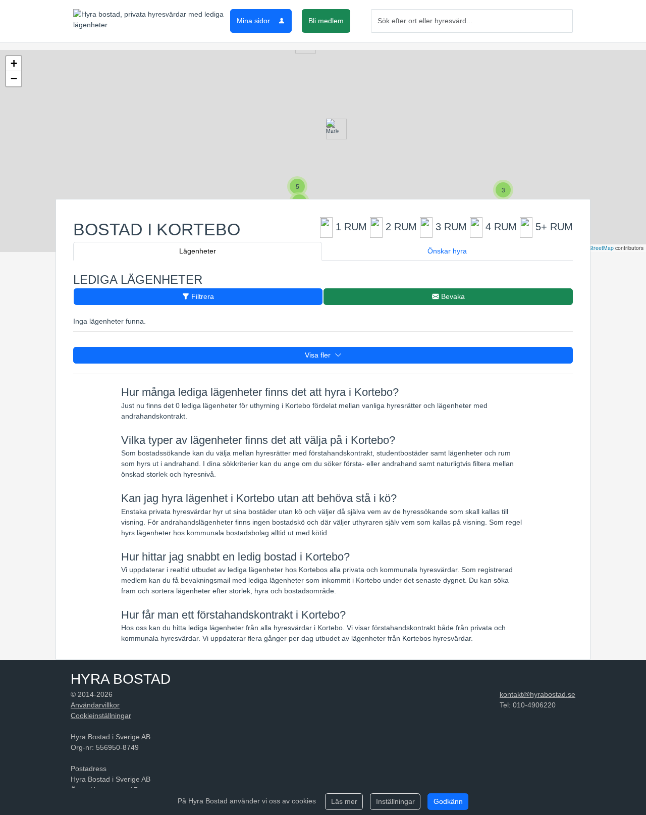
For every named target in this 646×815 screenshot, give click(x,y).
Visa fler (320, 355)
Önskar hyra (447, 251)
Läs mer (344, 801)
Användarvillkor (95, 705)
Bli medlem (326, 21)
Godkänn (448, 801)
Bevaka (452, 296)
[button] (332, 129)
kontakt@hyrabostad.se (537, 694)
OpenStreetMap (594, 247)
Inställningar (395, 801)
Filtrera (201, 296)
